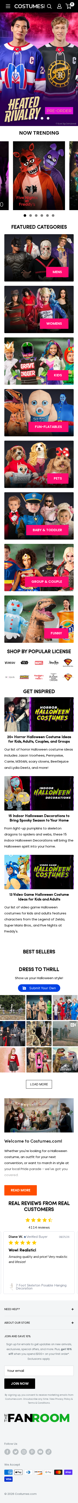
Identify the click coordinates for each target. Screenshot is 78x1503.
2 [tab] (31, 216)
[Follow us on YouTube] (40, 1452)
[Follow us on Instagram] (24, 1452)
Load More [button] (39, 1084)
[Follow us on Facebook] (7, 1452)
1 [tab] (26, 216)
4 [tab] (43, 216)
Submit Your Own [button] (42, 988)
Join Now (20, 1383)
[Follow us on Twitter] (16, 1452)
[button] (12, 1007)
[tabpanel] (39, 175)
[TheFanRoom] (36, 1418)
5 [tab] (48, 216)
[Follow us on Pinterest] (32, 1452)
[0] (68, 6)
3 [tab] (37, 216)
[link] (39, 1286)
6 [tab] (54, 216)
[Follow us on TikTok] (49, 1452)
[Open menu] (8, 6)
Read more (20, 1190)
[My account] (59, 6)
